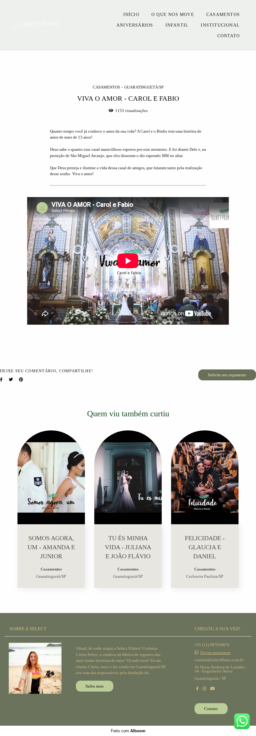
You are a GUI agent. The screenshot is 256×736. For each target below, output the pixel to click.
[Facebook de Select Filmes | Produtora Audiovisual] (197, 689)
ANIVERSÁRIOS (134, 25)
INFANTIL (177, 25)
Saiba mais (95, 686)
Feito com (128, 730)
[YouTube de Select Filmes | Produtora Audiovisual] (212, 689)
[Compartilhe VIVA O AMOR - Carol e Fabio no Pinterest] (21, 380)
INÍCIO (131, 14)
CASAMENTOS (223, 14)
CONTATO (228, 35)
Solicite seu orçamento (227, 375)
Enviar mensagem (215, 653)
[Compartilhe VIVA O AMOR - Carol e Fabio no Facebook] (1, 380)
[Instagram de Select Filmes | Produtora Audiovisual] (204, 689)
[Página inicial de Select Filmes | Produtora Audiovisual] (49, 25)
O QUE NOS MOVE (172, 14)
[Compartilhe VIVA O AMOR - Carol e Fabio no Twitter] (11, 380)
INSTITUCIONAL (220, 25)
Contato (211, 708)
